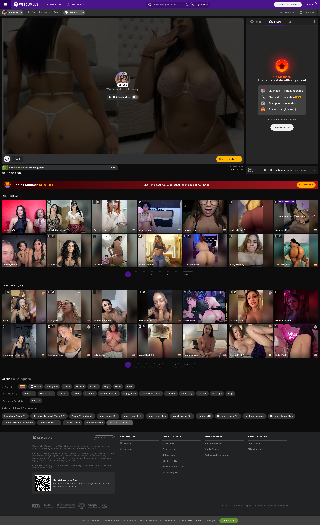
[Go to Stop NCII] (98, 506)
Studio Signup (212, 449)
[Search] (187, 4)
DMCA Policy (168, 455)
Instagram (128, 449)
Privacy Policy (169, 443)
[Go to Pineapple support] (82, 506)
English (101, 438)
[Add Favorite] (7, 159)
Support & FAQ (255, 443)
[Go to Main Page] (27, 4)
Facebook (128, 443)
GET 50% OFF (306, 185)
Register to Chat (282, 127)
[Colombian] (22, 386)
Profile (31, 12)
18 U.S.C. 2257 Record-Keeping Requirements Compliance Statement (255, 506)
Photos (44, 12)
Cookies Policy (169, 461)
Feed (56, 12)
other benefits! (288, 119)
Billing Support (255, 449)
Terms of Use (169, 449)
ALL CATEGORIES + (120, 422)
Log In (310, 4)
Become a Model (213, 443)
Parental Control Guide (173, 467)
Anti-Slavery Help (170, 472)
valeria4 (7, 379)
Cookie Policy (193, 520)
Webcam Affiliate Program (217, 455)
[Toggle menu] (5, 4)
